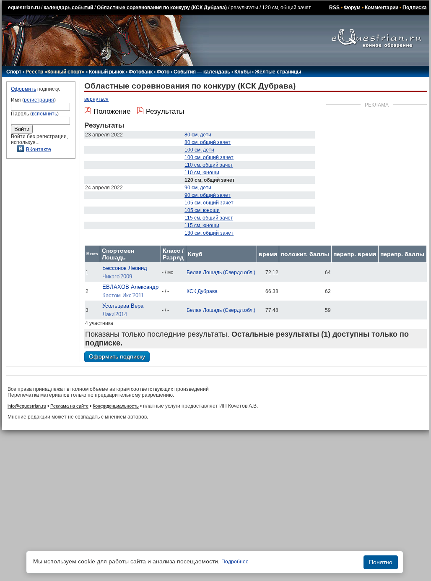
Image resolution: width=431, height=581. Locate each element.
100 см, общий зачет (209, 157)
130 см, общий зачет (209, 233)
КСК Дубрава (202, 291)
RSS (334, 7)
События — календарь (202, 72)
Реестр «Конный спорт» (55, 72)
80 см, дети (197, 135)
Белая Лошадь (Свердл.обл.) (221, 272)
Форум (352, 7)
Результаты (165, 111)
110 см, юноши (201, 172)
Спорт (13, 72)
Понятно (380, 562)
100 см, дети (199, 150)
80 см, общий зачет (207, 142)
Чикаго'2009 (117, 276)
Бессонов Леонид (124, 268)
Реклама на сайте (69, 405)
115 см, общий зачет (208, 218)
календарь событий (68, 7)
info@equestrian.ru (27, 405)
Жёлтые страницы (278, 72)
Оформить (23, 89)
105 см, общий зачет (209, 203)
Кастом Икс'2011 (123, 295)
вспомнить (44, 114)
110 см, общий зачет (208, 165)
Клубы (242, 72)
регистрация (39, 100)
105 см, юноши (202, 210)
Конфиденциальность (116, 405)
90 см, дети (197, 188)
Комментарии (381, 7)
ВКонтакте (38, 149)
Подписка (414, 7)
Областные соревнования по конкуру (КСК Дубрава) (162, 7)
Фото (163, 72)
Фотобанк (141, 72)
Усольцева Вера (122, 306)
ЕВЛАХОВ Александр (130, 287)
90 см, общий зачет (207, 195)
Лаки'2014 (114, 314)
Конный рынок (107, 72)
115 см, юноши (201, 225)
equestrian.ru (24, 7)
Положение (111, 111)
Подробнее (235, 562)
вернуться (96, 99)
